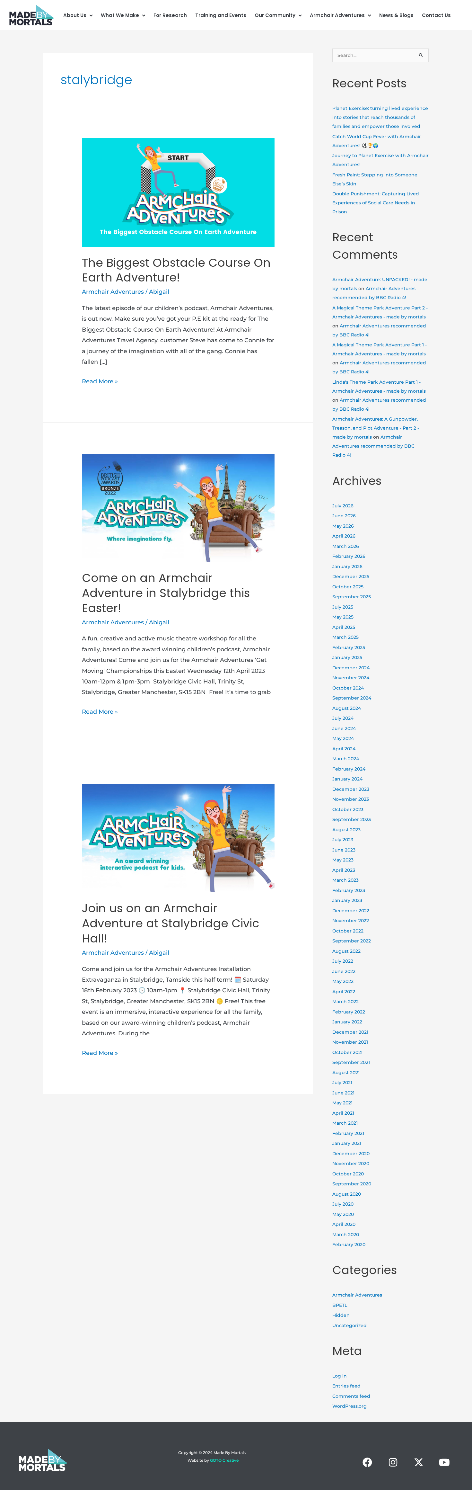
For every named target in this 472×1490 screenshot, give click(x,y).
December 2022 (350, 911)
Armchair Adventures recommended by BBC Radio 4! (373, 446)
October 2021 (347, 1052)
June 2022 (343, 971)
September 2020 (351, 1184)
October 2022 (347, 931)
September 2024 (351, 698)
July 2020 (343, 1204)
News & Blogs (396, 15)
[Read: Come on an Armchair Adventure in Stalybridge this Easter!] (178, 507)
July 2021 (342, 1082)
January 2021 (346, 1143)
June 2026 (344, 516)
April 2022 (343, 992)
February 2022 (348, 1012)
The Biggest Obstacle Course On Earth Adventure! (176, 270)
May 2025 (343, 617)
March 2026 (345, 546)
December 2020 (351, 1153)
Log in (339, 1376)
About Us (74, 15)
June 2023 (343, 850)
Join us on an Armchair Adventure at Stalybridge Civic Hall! (170, 923)
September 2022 (351, 941)
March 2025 (345, 637)
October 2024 (348, 688)
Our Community (275, 15)
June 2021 (343, 1093)
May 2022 (343, 981)
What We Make (120, 15)
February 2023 (348, 890)
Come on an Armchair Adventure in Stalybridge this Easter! (166, 593)
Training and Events (220, 15)
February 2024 (348, 769)
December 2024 (351, 668)
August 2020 (346, 1194)
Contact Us (436, 15)
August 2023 (346, 830)
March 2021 (345, 1123)
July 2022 (342, 961)
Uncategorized (349, 1325)
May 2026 (343, 526)
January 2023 (347, 900)
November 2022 (350, 920)
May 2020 (343, 1214)
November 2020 (350, 1163)
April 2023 (343, 870)
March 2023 (345, 880)
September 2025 (351, 597)
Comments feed (351, 1396)
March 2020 (345, 1234)
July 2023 (342, 840)
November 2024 (350, 678)
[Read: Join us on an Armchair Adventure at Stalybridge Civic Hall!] (178, 837)
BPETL (339, 1305)
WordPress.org (349, 1406)
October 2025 (347, 587)
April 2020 (343, 1224)
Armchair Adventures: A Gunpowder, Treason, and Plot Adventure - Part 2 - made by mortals (375, 428)
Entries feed (346, 1386)
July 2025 (342, 607)
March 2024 (345, 759)
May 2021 (342, 1103)
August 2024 (346, 708)
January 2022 (347, 1022)
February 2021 (348, 1133)
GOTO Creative (224, 1460)
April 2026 (343, 536)
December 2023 (350, 789)
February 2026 (348, 556)
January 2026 (347, 566)
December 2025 (350, 576)
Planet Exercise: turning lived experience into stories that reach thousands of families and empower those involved (380, 117)
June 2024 (344, 728)
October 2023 (347, 809)
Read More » (100, 380)
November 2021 (350, 1042)
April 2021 (343, 1113)
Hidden (341, 1315)
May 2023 (343, 860)
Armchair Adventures (337, 15)
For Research (170, 15)
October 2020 (348, 1174)
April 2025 (343, 627)
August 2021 (346, 1072)
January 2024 (347, 779)
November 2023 (350, 799)
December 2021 (350, 1032)
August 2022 (346, 951)
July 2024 (343, 718)
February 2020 (348, 1244)
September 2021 (351, 1062)
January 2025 (347, 657)
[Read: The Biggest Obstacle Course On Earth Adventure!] (178, 192)
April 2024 (343, 749)
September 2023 (351, 819)
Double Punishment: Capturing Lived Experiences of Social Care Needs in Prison (375, 203)
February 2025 (348, 647)
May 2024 (343, 738)
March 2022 (345, 1001)
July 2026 (343, 506)
